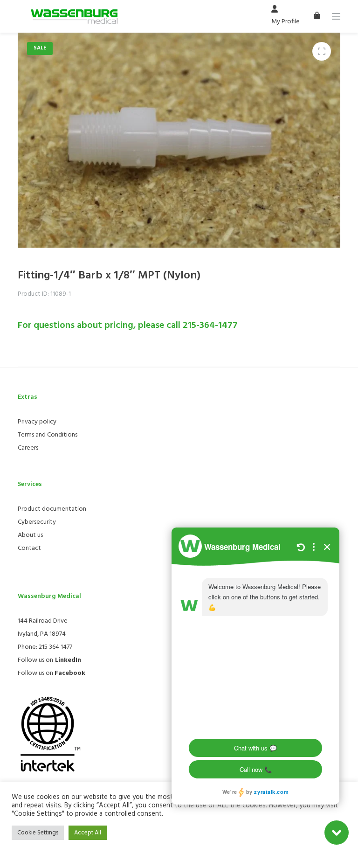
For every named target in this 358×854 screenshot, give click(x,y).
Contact (29, 548)
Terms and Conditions (47, 435)
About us (30, 535)
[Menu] (336, 16)
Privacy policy (37, 422)
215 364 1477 (55, 647)
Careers (28, 448)
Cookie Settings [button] (37, 833)
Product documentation (52, 509)
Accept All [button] (87, 833)
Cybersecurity (37, 522)
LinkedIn (68, 660)
